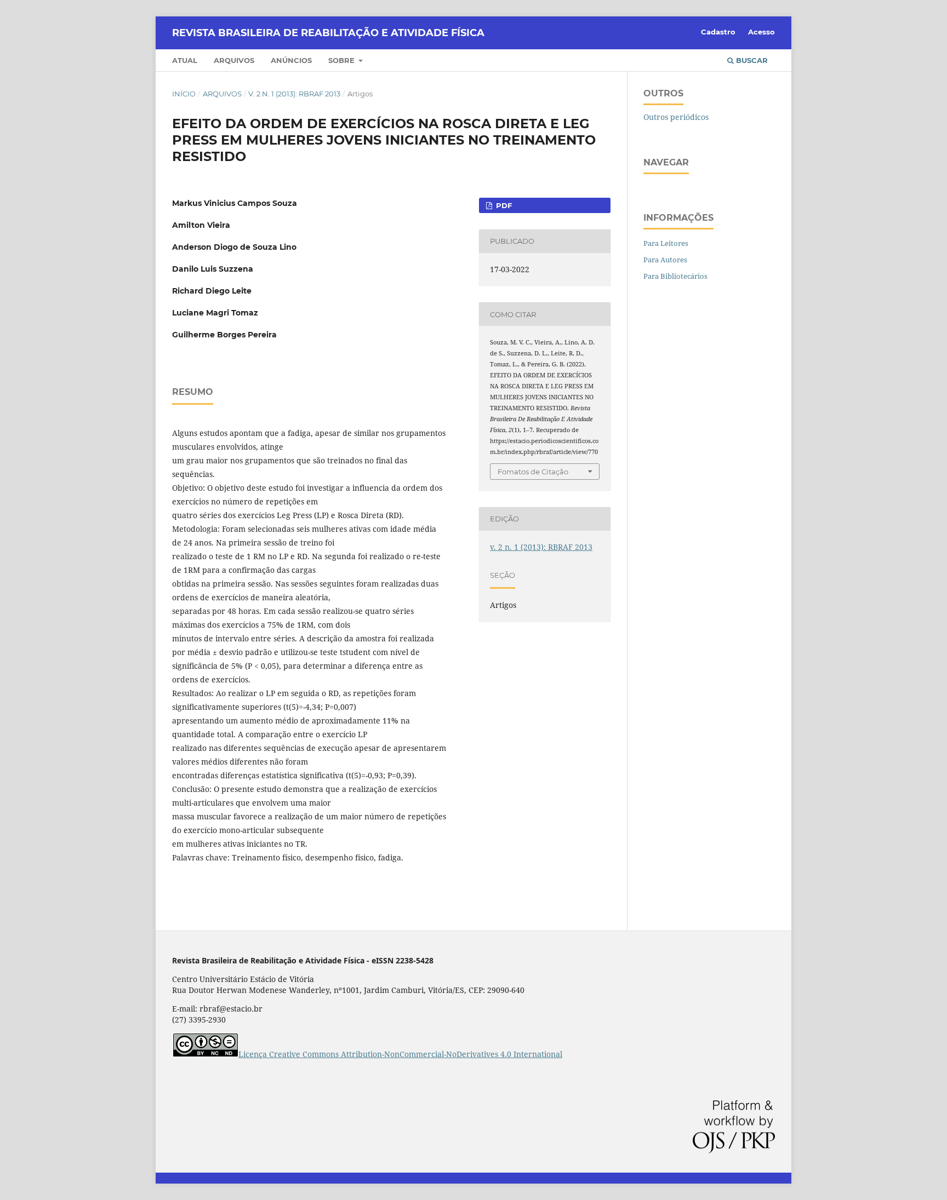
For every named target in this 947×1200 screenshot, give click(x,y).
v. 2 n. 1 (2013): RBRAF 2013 (294, 93)
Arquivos (234, 60)
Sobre (342, 60)
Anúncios (291, 60)
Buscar (751, 60)
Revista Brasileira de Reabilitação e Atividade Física (328, 33)
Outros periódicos (676, 117)
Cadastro (718, 31)
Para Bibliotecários (675, 276)
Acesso (761, 31)
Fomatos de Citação (533, 471)
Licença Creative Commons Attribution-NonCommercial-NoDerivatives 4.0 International (400, 1054)
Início (184, 93)
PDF (503, 205)
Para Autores (665, 260)
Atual (184, 60)
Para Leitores (665, 243)
